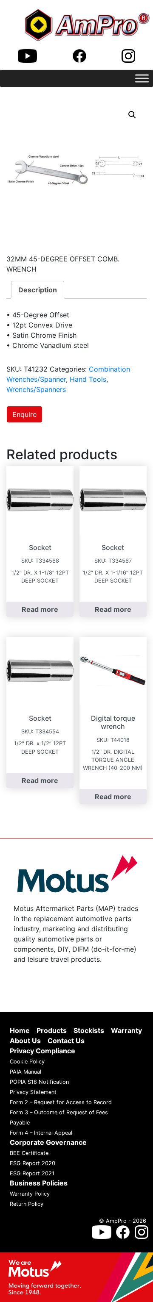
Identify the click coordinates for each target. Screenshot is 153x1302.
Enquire (24, 414)
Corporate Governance (48, 1142)
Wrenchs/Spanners (36, 389)
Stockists (89, 1030)
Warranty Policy (30, 1194)
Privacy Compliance (42, 1051)
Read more (40, 609)
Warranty (126, 1030)
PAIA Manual (25, 1072)
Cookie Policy (27, 1061)
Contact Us (66, 1040)
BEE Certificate (29, 1153)
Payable (20, 1122)
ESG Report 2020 (32, 1163)
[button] (132, 114)
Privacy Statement (33, 1092)
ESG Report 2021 (32, 1173)
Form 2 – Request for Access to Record (61, 1102)
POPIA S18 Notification (39, 1082)
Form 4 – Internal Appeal (41, 1133)
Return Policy (26, 1204)
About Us (25, 1040)
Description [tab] (37, 290)
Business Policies (39, 1183)
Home (20, 1030)
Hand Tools (88, 379)
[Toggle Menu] (142, 78)
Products (52, 1030)
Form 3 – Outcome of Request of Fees (59, 1112)
